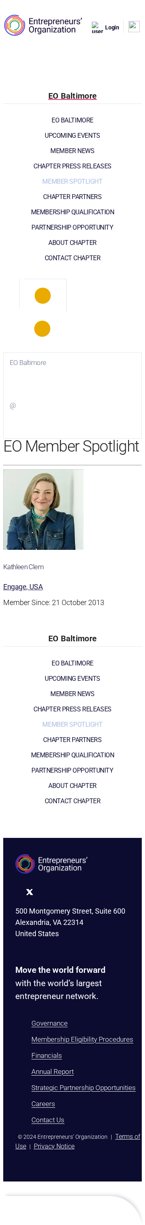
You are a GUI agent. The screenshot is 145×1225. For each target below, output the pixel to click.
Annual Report (52, 1071)
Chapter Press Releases (72, 166)
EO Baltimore (72, 120)
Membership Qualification (72, 212)
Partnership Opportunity (72, 227)
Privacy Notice (54, 1146)
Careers (43, 1104)
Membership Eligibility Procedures (82, 1039)
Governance (49, 1023)
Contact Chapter (73, 258)
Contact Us (47, 1120)
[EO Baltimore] (43, 295)
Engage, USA (23, 586)
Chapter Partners (72, 197)
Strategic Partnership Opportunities (83, 1088)
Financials (46, 1055)
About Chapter (72, 243)
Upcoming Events (72, 135)
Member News (72, 151)
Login (112, 27)
